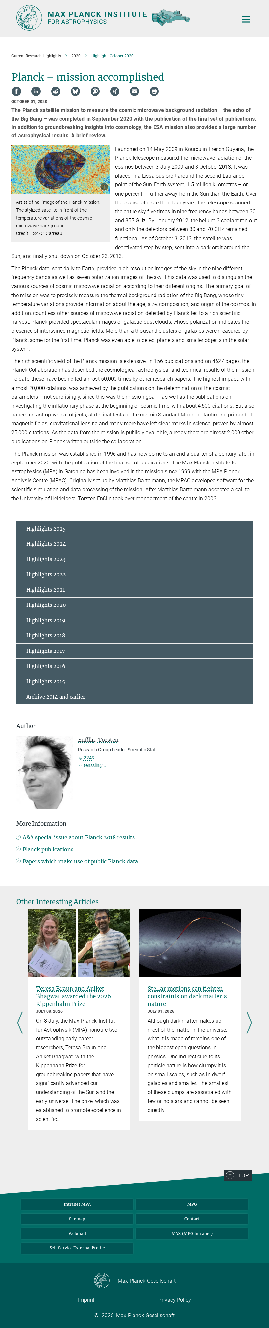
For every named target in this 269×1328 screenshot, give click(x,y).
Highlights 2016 (45, 666)
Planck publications (48, 849)
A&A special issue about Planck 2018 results (79, 837)
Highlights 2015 (45, 681)
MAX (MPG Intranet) (192, 1233)
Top (243, 1175)
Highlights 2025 (46, 529)
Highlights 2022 (46, 574)
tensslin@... (96, 765)
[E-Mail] (134, 91)
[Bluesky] (75, 91)
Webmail (77, 1233)
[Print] (154, 91)
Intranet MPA (77, 1204)
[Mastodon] (95, 91)
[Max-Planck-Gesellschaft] (106, 1281)
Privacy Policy (174, 1300)
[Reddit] (56, 91)
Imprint (86, 1300)
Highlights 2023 (45, 559)
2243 (89, 757)
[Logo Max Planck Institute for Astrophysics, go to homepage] (123, 18)
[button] (104, 187)
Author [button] (26, 726)
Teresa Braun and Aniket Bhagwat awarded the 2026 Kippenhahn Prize (73, 996)
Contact (191, 1218)
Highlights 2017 (45, 651)
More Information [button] (41, 823)
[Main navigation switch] (245, 19)
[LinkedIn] (36, 91)
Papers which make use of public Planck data (80, 861)
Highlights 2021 (45, 590)
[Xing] (115, 91)
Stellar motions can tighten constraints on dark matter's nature (187, 996)
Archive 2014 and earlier (55, 697)
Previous (20, 1023)
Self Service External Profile (77, 1247)
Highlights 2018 (45, 635)
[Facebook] (16, 91)
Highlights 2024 (46, 544)
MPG (192, 1204)
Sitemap (77, 1218)
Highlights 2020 (46, 605)
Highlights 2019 (45, 620)
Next (249, 1023)
